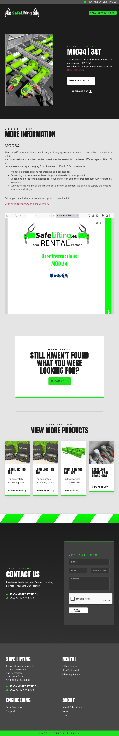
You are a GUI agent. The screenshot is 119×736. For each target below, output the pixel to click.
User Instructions (76, 70)
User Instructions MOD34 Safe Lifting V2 (27, 203)
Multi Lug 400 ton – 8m (73, 471)
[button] (83, 12)
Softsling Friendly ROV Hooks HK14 (100, 472)
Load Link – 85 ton (17, 471)
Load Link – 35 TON (45, 471)
